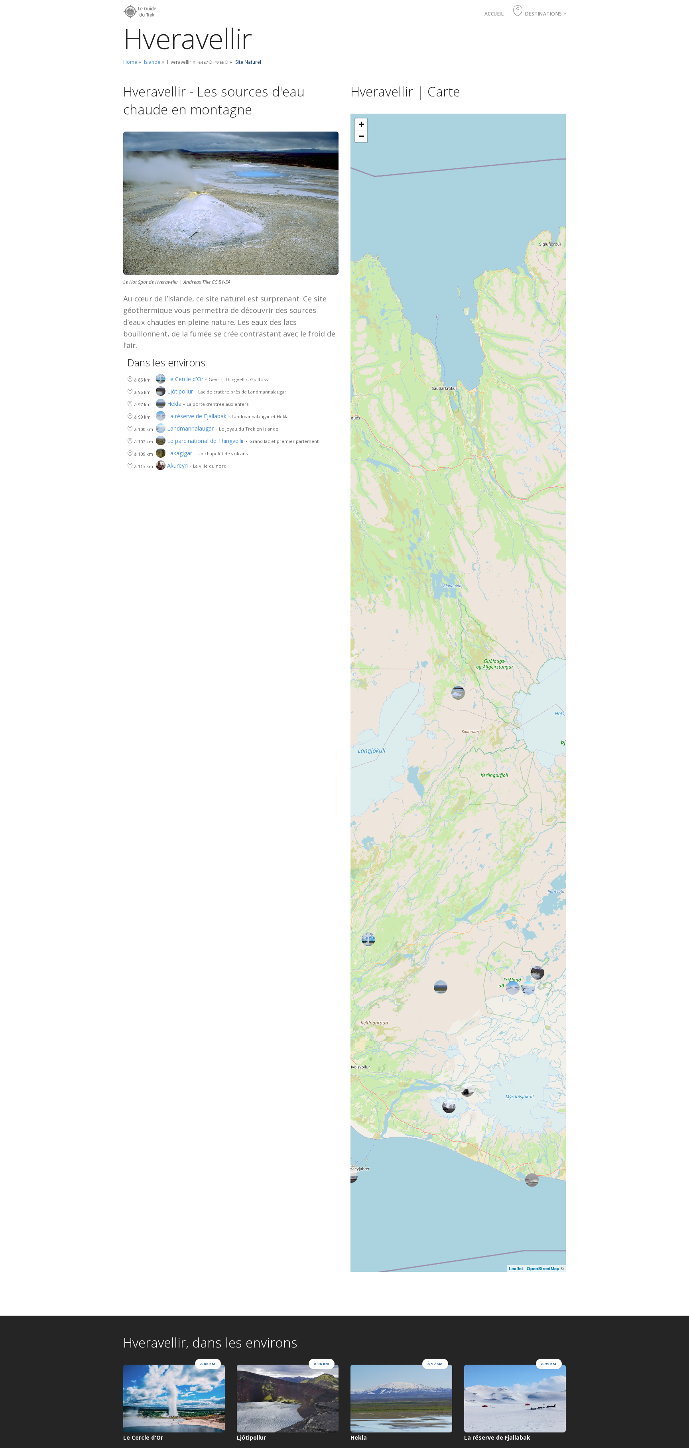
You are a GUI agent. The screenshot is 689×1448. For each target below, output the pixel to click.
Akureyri (177, 466)
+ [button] (361, 124)
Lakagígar (179, 453)
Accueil (494, 13)
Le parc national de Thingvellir (205, 441)
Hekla (174, 404)
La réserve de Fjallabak (196, 416)
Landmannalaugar (190, 429)
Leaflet (516, 1268)
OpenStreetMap (543, 1268)
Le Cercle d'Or (185, 379)
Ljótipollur (180, 391)
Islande (152, 62)
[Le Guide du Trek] (141, 9)
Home (130, 62)
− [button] (361, 136)
